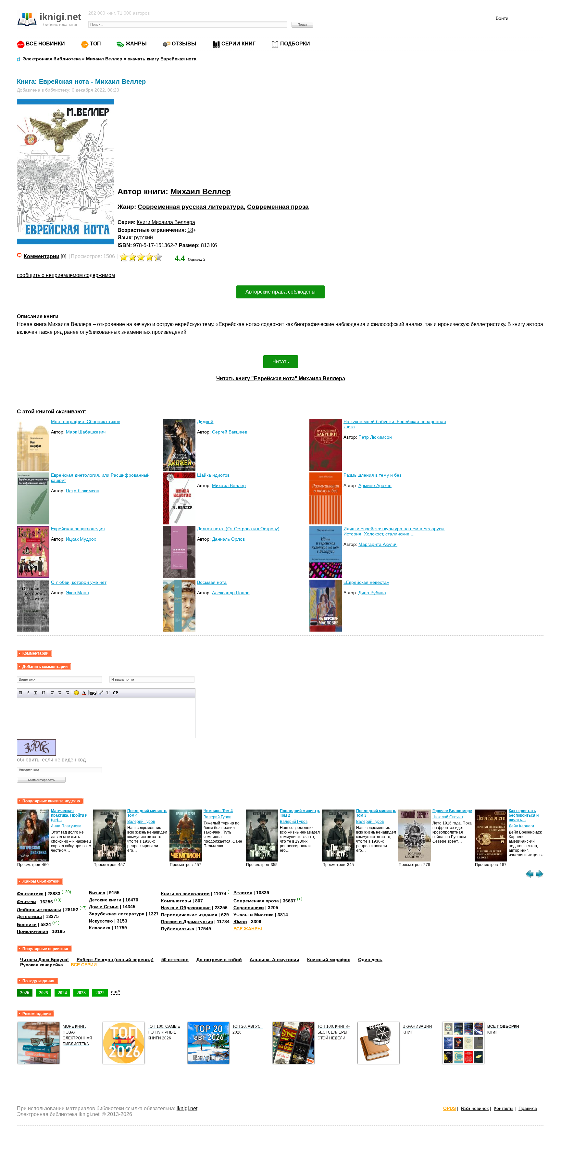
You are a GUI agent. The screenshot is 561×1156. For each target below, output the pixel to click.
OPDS (449, 1108)
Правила (527, 1108)
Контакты (503, 1108)
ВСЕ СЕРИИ (84, 964)
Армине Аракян (375, 485)
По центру (60, 693)
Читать (280, 361)
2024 (62, 992)
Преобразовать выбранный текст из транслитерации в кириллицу (108, 693)
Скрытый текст (93, 693)
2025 (43, 992)
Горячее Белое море (452, 811)
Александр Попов (230, 592)
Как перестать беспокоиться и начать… (524, 815)
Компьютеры (176, 900)
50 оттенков (175, 959)
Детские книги (105, 899)
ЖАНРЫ (136, 43)
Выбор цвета (84, 693)
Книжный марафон (328, 959)
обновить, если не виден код (51, 759)
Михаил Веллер (200, 191)
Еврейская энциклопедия (78, 528)
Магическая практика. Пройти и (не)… (69, 815)
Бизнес (97, 892)
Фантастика (30, 893)
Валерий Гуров (141, 821)
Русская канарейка (41, 964)
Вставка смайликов (76, 693)
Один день (370, 959)
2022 (100, 992)
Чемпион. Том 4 (218, 811)
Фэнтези (26, 901)
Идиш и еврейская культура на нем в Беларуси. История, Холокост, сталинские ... (394, 531)
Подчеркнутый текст (36, 693)
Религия (242, 892)
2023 (81, 992)
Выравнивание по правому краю (67, 693)
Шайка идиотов (213, 475)
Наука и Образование (186, 907)
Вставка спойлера (115, 693)
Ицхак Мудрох (81, 539)
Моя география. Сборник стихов (85, 421)
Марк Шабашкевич (86, 431)
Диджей (205, 421)
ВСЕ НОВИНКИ (45, 43)
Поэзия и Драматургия (187, 921)
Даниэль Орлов (228, 539)
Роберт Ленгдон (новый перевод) (115, 959)
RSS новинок (475, 1108)
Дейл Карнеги (521, 826)
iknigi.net (187, 1108)
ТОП (95, 43)
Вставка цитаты (100, 693)
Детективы (29, 916)
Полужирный (21, 693)
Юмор (240, 921)
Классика (99, 927)
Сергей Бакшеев (229, 431)
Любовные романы (39, 909)
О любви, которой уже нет (78, 582)
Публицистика (177, 928)
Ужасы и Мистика (253, 914)
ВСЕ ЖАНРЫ (247, 928)
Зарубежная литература (116, 913)
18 (190, 230)
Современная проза (278, 206)
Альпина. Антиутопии (274, 959)
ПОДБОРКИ (295, 43)
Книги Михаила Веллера (166, 222)
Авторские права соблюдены (280, 292)
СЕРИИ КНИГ (238, 43)
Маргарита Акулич (377, 544)
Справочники (248, 907)
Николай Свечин (447, 817)
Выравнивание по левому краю (52, 693)
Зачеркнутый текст (43, 693)
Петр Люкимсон (375, 437)
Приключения (32, 931)
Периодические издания (189, 914)
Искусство (101, 921)
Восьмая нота (212, 582)
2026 (24, 992)
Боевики (27, 924)
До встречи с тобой (219, 959)
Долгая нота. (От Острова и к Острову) (238, 528)
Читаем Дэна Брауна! (44, 959)
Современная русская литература (191, 206)
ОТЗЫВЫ (184, 43)
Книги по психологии (185, 893)
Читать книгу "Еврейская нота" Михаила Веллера (280, 378)
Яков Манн (77, 592)
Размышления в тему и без (372, 475)
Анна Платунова (66, 826)
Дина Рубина (372, 592)
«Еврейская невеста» (366, 582)
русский (143, 237)
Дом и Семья (103, 906)
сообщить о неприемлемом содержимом (66, 275)
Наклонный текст (28, 693)
